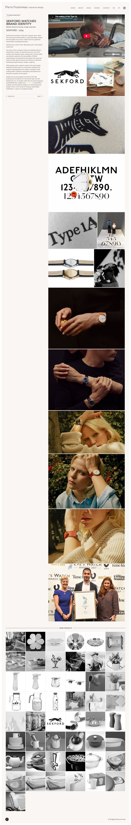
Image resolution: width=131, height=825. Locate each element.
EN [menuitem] (114, 8)
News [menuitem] (89, 8)
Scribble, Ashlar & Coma (75, 761)
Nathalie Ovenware (115, 741)
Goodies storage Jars (35, 721)
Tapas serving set (35, 661)
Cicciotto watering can (115, 661)
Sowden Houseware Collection (15, 741)
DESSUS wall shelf (115, 641)
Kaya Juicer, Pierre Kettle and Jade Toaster (55, 741)
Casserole (95, 761)
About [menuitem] (80, 8)
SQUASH (95, 781)
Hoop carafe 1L (55, 701)
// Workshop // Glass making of (75, 661)
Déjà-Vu (75, 781)
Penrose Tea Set (15, 761)
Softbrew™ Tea (75, 741)
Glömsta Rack (115, 701)
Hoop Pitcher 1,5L (15, 701)
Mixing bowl (115, 761)
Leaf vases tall (15, 681)
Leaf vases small (55, 681)
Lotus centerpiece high (35, 641)
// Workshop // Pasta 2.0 (15, 661)
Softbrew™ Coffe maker (35, 741)
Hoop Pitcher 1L (35, 701)
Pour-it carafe (95, 681)
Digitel (15, 801)
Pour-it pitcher (115, 681)
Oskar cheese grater (35, 761)
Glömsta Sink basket (95, 701)
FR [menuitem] (119, 8)
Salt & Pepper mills (115, 721)
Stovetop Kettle (95, 721)
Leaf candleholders (75, 681)
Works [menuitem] (97, 8)
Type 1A (75, 721)
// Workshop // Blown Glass (55, 661)
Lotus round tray (95, 641)
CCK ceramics (55, 761)
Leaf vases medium (35, 681)
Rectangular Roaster (55, 781)
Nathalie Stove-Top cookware (95, 741)
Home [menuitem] (73, 8)
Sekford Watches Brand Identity (55, 721)
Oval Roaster (35, 781)
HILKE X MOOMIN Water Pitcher (15, 641)
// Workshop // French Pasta (95, 661)
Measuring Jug (15, 781)
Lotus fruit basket (75, 641)
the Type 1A (29, 83)
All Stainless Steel (115, 781)
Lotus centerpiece (55, 641)
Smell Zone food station (75, 701)
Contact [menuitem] (106, 8)
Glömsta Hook (15, 721)
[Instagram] (124, 8)
